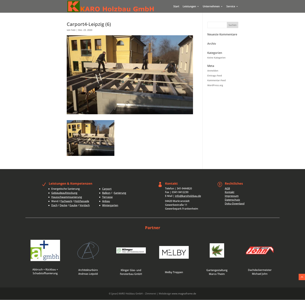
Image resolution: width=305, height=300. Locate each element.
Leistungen (189, 6)
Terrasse (107, 197)
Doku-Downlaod (234, 203)
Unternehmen (211, 6)
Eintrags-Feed (214, 75)
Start (176, 6)
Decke (63, 205)
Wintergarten (110, 205)
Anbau (106, 201)
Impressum (232, 196)
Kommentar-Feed (216, 80)
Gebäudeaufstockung (64, 193)
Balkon (106, 193)
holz (73, 29)
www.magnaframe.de (184, 293)
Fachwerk (66, 201)
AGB (227, 188)
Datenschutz (232, 199)
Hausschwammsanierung (66, 197)
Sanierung (120, 193)
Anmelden (212, 70)
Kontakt (229, 192)
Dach (54, 205)
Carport (107, 189)
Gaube (73, 205)
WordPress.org (215, 85)
